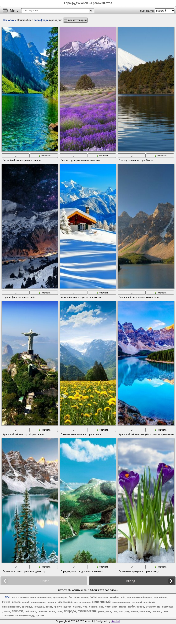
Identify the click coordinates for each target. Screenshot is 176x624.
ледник (93, 606)
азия (33, 597)
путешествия (87, 611)
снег (165, 611)
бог (71, 597)
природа (70, 611)
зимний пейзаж (11, 606)
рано (101, 611)
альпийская (44, 597)
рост (121, 611)
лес (101, 606)
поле (52, 611)
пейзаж (17, 611)
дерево (16, 602)
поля (59, 611)
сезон (134, 611)
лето (108, 606)
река (108, 611)
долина (52, 602)
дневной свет (38, 602)
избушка (39, 606)
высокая (103, 597)
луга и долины (20, 597)
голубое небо (117, 597)
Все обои (8, 20)
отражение (153, 606)
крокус (58, 606)
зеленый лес (139, 602)
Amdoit (115, 621)
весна (84, 597)
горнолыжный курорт (139, 597)
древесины (65, 602)
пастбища (168, 606)
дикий (25, 602)
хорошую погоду (24, 615)
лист (114, 606)
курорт (67, 606)
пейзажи (30, 611)
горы (6, 602)
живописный (101, 602)
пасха (7, 611)
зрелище (27, 606)
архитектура (60, 597)
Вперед (129, 581)
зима (151, 602)
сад (127, 611)
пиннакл (42, 611)
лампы (77, 606)
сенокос (156, 611)
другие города (82, 602)
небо (131, 606)
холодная (8, 615)
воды (93, 597)
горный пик (160, 597)
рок (115, 611)
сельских (145, 611)
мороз (122, 606)
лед (85, 606)
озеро (140, 606)
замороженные (121, 602)
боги (77, 597)
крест (49, 606)
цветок (40, 615)
